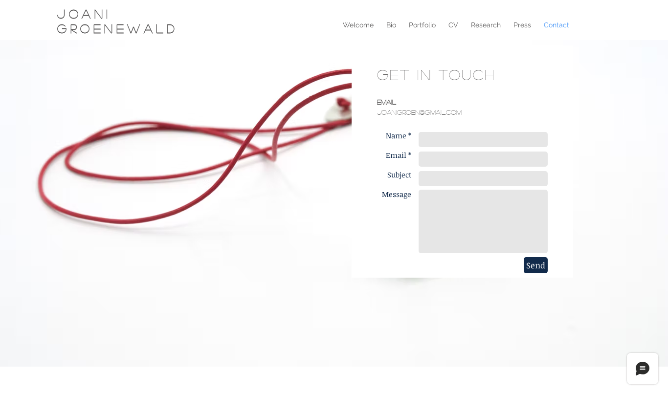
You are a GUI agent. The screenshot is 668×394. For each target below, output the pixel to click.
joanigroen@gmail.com (419, 112)
